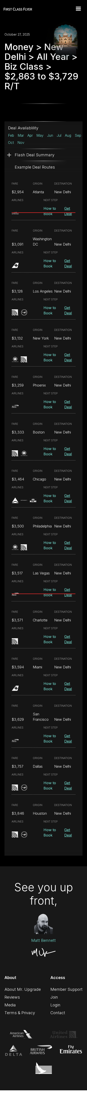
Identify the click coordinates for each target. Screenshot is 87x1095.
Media (10, 1005)
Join (54, 997)
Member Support (66, 989)
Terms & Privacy (19, 1012)
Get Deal (68, 211)
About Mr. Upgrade (22, 989)
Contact (57, 1012)
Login (55, 1005)
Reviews (12, 997)
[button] (78, 9)
